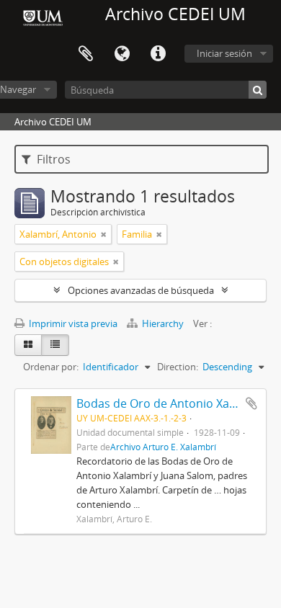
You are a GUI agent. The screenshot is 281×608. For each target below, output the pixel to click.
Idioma (122, 54)
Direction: (177, 366)
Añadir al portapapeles (251, 403)
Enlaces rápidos (158, 54)
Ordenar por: (51, 366)
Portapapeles (86, 54)
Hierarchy (163, 323)
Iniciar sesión (224, 53)
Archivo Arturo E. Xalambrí (163, 446)
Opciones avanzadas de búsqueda (141, 290)
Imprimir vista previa (72, 323)
